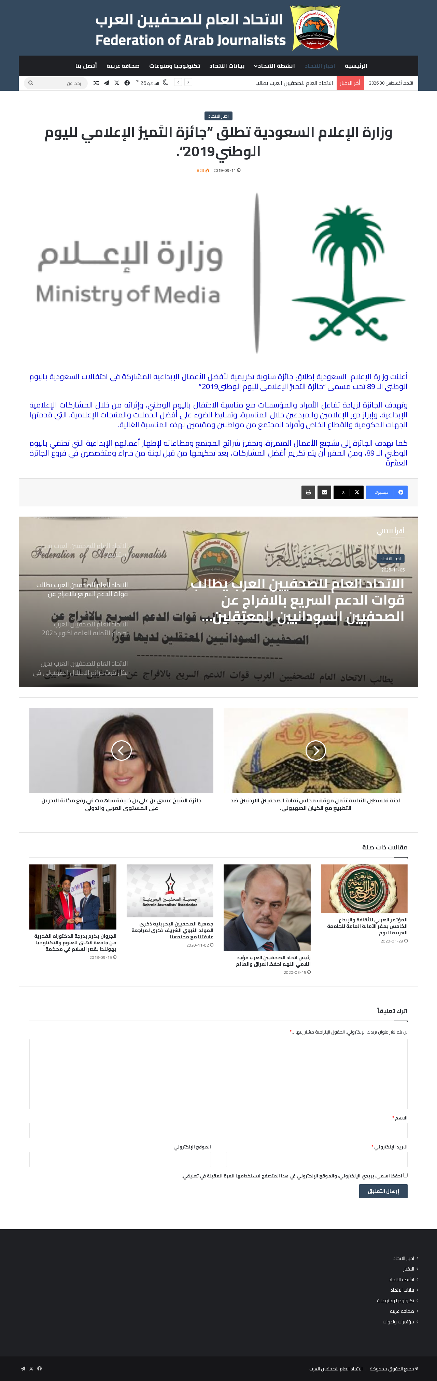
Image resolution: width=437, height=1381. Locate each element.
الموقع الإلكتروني (192, 1147)
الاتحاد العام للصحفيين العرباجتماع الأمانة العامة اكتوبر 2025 (305, 594)
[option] (218, 602)
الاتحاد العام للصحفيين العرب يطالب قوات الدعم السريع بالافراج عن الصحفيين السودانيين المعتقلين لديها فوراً (212, 83)
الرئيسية (356, 65)
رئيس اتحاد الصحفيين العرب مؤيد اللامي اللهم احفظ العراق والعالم (273, 960)
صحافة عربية (123, 65)
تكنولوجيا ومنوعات (174, 65)
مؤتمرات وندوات (398, 1321)
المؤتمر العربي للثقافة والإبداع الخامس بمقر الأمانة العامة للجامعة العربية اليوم (367, 926)
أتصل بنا (86, 65)
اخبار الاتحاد (320, 65)
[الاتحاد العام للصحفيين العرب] (218, 27)
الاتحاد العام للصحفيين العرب (336, 1369)
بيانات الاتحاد (227, 65)
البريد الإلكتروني (389, 1147)
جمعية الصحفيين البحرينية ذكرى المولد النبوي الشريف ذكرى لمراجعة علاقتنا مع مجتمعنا (172, 930)
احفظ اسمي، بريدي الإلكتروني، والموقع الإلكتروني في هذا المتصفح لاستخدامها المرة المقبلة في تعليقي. (292, 1176)
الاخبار (408, 1269)
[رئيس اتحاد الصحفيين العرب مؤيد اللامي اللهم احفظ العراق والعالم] (267, 907)
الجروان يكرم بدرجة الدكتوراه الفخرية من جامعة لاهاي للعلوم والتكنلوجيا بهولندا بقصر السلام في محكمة (75, 942)
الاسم (400, 1118)
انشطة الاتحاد (276, 65)
